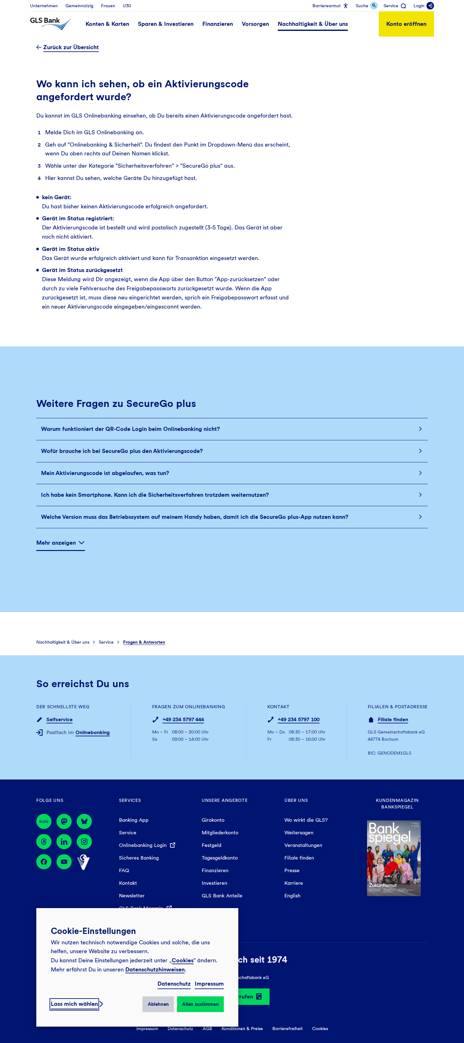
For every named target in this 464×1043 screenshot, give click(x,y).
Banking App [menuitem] (134, 820)
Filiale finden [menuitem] (299, 858)
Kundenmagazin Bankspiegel (397, 803)
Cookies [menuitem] (320, 1028)
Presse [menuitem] (292, 870)
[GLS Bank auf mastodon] (64, 821)
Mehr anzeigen (56, 542)
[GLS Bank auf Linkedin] (64, 841)
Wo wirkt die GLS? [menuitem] (306, 820)
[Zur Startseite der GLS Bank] (50, 24)
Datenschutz (174, 983)
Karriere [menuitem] (293, 883)
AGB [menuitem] (207, 1028)
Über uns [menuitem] (296, 800)
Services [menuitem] (130, 800)
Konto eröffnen (406, 23)
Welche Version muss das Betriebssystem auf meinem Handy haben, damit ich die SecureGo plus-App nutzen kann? (194, 516)
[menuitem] (44, 5)
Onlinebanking (92, 732)
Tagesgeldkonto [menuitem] (220, 858)
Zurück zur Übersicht (71, 47)
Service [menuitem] (127, 833)
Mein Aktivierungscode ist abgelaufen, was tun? (105, 473)
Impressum (209, 983)
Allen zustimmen (200, 1004)
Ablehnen (158, 1004)
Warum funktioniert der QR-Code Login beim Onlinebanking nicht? (130, 429)
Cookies (182, 960)
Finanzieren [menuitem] (215, 870)
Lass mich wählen (74, 1003)
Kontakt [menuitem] (128, 883)
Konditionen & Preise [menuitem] (242, 1028)
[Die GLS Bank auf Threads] (43, 841)
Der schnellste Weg (63, 706)
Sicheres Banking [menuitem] (139, 858)
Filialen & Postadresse (398, 706)
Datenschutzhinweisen (155, 969)
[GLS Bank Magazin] (43, 821)
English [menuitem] (292, 896)
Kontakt (278, 706)
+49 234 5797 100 (298, 719)
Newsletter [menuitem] (132, 896)
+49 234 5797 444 (183, 719)
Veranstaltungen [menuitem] (303, 845)
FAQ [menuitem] (124, 870)
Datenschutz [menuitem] (180, 1028)
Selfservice (59, 719)
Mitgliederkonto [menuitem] (220, 833)
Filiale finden (393, 719)
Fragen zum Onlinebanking (188, 706)
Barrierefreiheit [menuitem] (287, 1028)
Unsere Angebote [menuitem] (225, 800)
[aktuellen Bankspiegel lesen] (394, 857)
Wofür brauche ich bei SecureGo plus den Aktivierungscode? (122, 451)
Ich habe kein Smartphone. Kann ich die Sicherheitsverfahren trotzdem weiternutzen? (155, 494)
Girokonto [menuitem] (213, 820)
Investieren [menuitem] (214, 883)
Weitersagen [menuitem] (298, 833)
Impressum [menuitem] (147, 1028)
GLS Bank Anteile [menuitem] (222, 896)
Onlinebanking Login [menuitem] (143, 845)
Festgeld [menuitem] (211, 845)
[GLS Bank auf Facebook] (43, 862)
